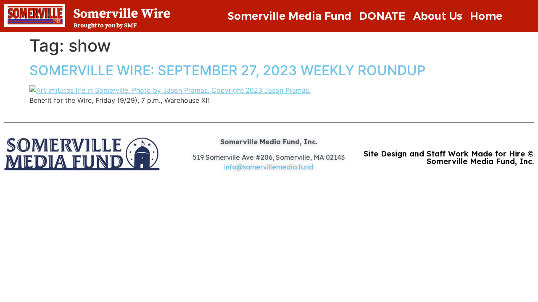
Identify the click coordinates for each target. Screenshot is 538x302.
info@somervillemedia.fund (269, 167)
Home (486, 16)
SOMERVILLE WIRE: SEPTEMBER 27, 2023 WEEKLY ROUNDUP (227, 70)
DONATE (382, 16)
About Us (437, 16)
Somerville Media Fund (289, 16)
